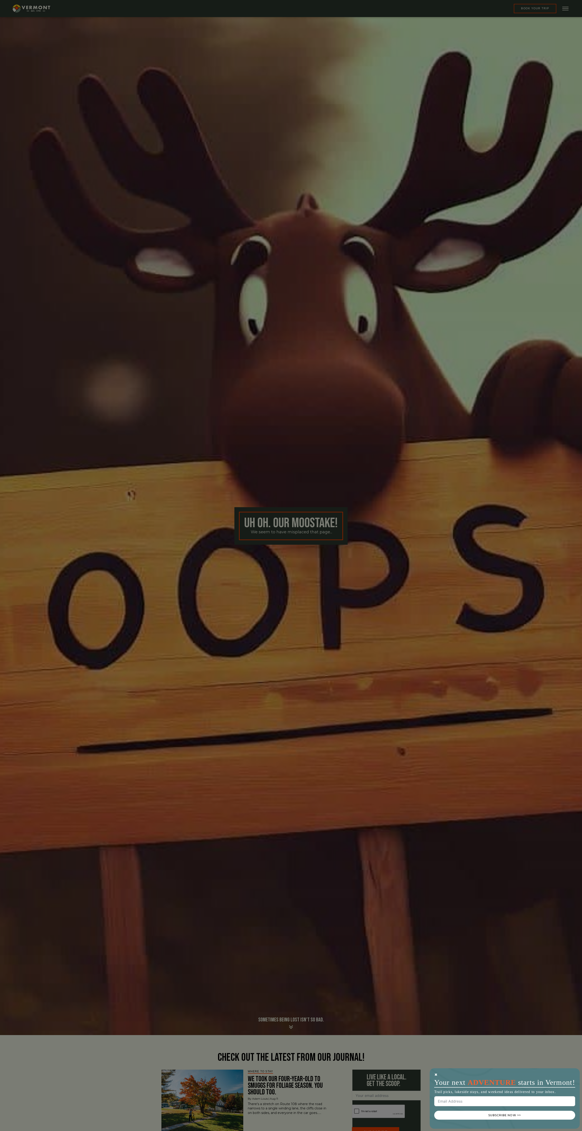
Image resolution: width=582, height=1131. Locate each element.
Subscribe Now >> (504, 1115)
